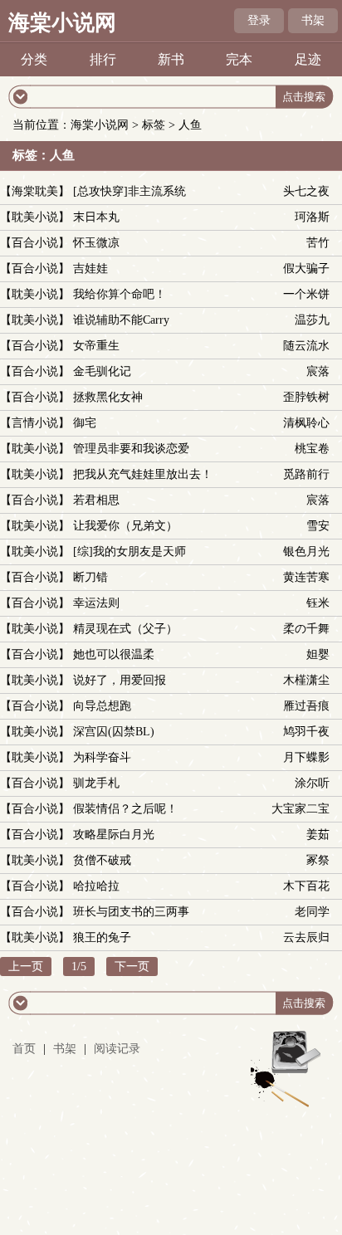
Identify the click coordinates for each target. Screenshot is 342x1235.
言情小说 (35, 423)
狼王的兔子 (102, 937)
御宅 (84, 423)
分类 (34, 59)
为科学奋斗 (102, 757)
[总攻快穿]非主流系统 (129, 191)
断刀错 (90, 577)
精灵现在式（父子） (125, 628)
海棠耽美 (35, 191)
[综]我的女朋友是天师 (129, 551)
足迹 (308, 59)
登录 (259, 20)
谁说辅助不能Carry (121, 320)
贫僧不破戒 (102, 860)
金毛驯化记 (102, 371)
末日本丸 (96, 217)
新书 (171, 59)
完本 (239, 59)
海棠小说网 (62, 23)
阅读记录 (117, 1048)
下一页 (132, 966)
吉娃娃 (90, 268)
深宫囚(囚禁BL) (113, 731)
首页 (24, 1048)
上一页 (25, 966)
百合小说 (35, 243)
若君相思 (96, 500)
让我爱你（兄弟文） (125, 526)
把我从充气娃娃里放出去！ (143, 474)
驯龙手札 (96, 783)
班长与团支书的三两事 (131, 912)
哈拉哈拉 (96, 886)
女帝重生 (96, 345)
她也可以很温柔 (113, 654)
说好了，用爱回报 (119, 680)
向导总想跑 (102, 706)
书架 (313, 20)
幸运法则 (96, 603)
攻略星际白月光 (113, 834)
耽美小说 (35, 217)
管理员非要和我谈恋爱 (131, 448)
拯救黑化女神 (108, 397)
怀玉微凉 (96, 243)
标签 (153, 125)
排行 (103, 59)
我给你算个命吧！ (119, 294)
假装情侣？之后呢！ (125, 809)
